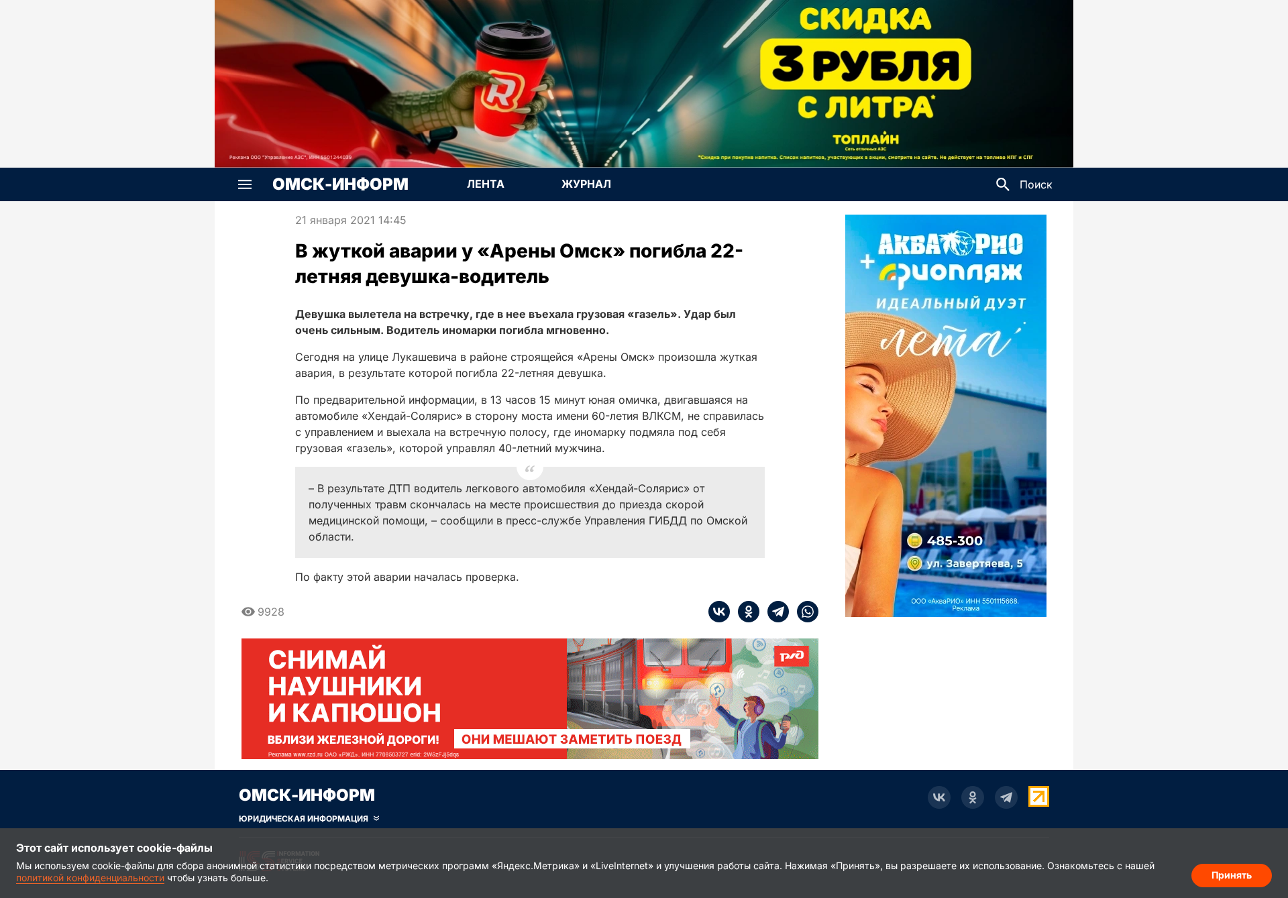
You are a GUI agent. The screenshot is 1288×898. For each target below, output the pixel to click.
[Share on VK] (719, 611)
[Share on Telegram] (774, 611)
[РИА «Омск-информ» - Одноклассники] (972, 797)
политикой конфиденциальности (90, 877)
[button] (245, 184)
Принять (1232, 875)
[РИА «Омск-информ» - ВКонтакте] (939, 797)
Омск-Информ (340, 184)
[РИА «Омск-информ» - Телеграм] (1006, 797)
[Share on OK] (744, 611)
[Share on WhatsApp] (803, 611)
